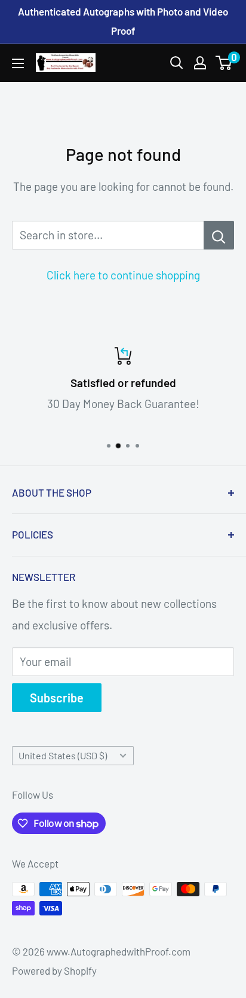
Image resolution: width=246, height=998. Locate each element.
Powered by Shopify (54, 970)
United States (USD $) (63, 755)
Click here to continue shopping (123, 275)
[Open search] (176, 62)
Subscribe (57, 697)
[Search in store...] (219, 235)
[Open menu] (18, 63)
